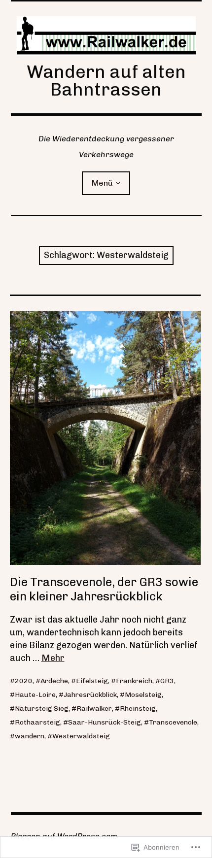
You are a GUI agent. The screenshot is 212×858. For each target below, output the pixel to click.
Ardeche (54, 681)
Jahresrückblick (90, 695)
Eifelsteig (92, 681)
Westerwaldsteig (81, 736)
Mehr (53, 658)
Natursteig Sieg (42, 708)
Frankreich (134, 681)
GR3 (167, 681)
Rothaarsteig (37, 722)
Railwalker (94, 708)
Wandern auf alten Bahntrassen (106, 80)
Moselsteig (143, 695)
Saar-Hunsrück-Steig (104, 722)
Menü (102, 183)
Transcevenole (173, 722)
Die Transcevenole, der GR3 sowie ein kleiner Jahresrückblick (104, 589)
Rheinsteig (138, 708)
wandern (29, 736)
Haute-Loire (35, 695)
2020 (24, 681)
